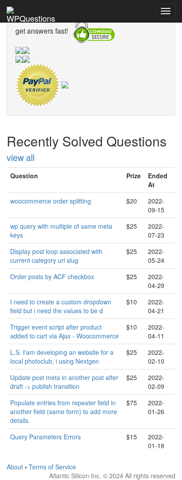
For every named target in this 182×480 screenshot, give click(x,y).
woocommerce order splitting (50, 200)
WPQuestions (31, 17)
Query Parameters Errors (45, 436)
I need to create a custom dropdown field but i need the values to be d (60, 306)
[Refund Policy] (64, 84)
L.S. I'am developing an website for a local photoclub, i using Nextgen (62, 356)
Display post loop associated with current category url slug (56, 256)
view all (20, 157)
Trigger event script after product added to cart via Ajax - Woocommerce (64, 331)
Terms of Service (52, 466)
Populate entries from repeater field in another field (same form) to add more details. (63, 411)
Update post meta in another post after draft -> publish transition (64, 382)
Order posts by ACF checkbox (52, 276)
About (15, 466)
